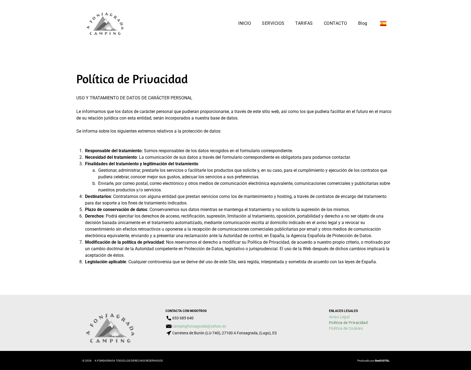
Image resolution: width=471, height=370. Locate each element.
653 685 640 (183, 318)
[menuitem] (244, 23)
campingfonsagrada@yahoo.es (199, 326)
